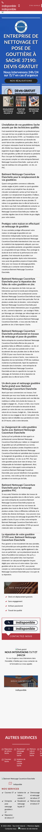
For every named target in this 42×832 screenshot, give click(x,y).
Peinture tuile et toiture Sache (33, 752)
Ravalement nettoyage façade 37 (22, 804)
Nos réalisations (21, 81)
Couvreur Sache (7, 760)
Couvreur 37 (9, 793)
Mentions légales (33, 826)
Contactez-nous (10, 829)
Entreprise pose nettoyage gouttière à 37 (8, 806)
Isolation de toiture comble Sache (21, 763)
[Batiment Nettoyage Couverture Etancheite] (18, 12)
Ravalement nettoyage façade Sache (21, 752)
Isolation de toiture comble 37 (22, 795)
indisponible (9, 9)
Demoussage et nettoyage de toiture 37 (35, 795)
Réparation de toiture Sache (8, 751)
